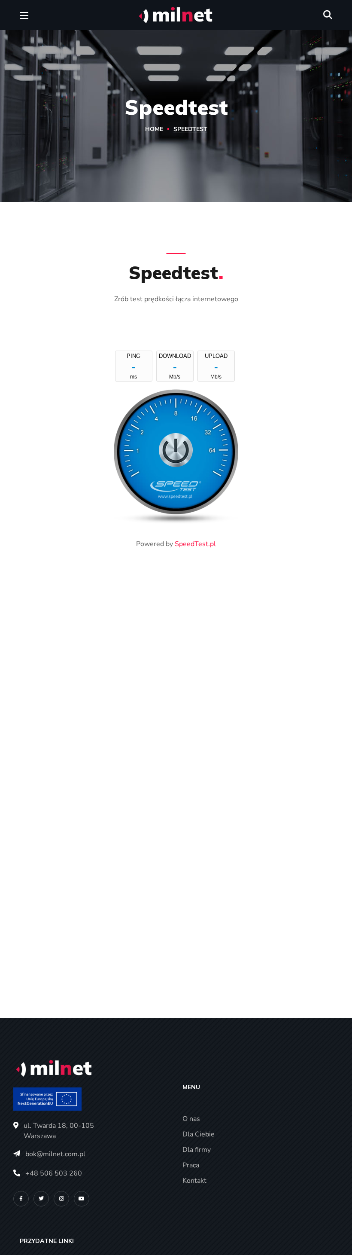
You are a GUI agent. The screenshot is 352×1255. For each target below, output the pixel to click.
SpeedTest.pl (195, 544)
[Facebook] (21, 1198)
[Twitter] (41, 1198)
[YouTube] (81, 1198)
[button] (327, 15)
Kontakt (194, 1180)
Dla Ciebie (198, 1134)
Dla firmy (196, 1149)
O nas (191, 1119)
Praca (190, 1165)
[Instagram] (61, 1198)
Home (154, 129)
